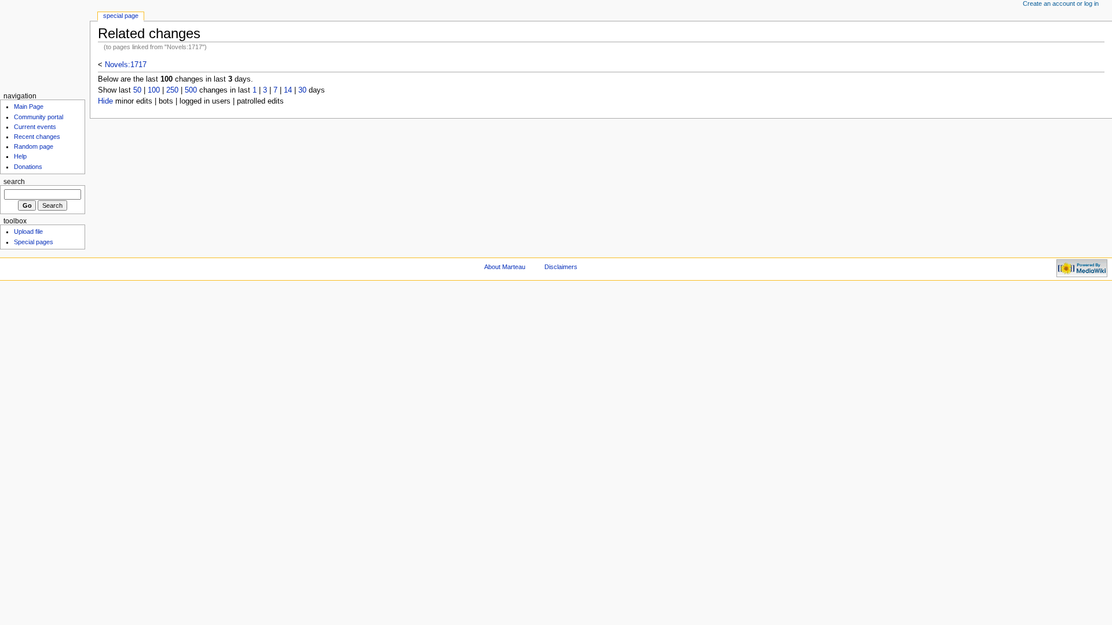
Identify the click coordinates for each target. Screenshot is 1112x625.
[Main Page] (45, 45)
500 (191, 90)
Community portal (38, 116)
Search (14, 181)
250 (172, 90)
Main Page (28, 106)
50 (137, 90)
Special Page (120, 15)
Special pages (33, 241)
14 (288, 90)
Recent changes (37, 136)
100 (154, 90)
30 (302, 90)
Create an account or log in (1061, 3)
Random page (33, 146)
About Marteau (504, 266)
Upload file (28, 231)
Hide (105, 101)
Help (20, 156)
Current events (35, 126)
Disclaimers (560, 266)
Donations (28, 166)
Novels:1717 (126, 65)
